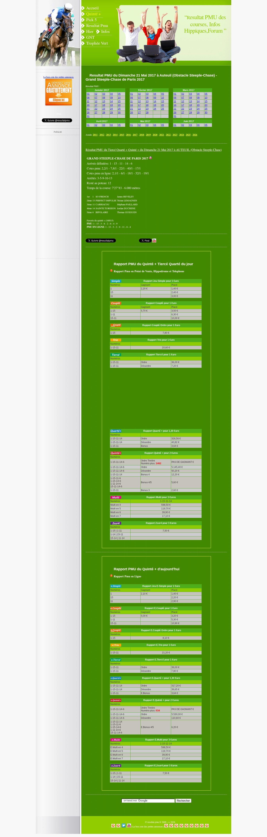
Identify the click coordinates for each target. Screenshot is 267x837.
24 (111, 108)
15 (119, 101)
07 (96, 97)
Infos (105, 31)
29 (111, 112)
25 (119, 108)
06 (88, 97)
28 (103, 112)
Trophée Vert (97, 43)
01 (88, 94)
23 (103, 108)
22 (96, 108)
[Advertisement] (188, 182)
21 (88, 108)
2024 (181, 134)
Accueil (92, 8)
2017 (135, 134)
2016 (128, 134)
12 (96, 101)
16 (88, 105)
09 (111, 97)
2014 (115, 134)
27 (96, 112)
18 (103, 105)
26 (88, 112)
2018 (141, 134)
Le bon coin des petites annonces (148, 826)
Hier (89, 31)
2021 (161, 134)
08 (103, 97)
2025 (188, 134)
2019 (148, 134)
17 (96, 105)
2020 (155, 134)
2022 (168, 134)
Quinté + (93, 13)
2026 (195, 134)
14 (111, 101)
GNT (90, 37)
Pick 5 (91, 19)
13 (103, 101)
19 (111, 105)
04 (111, 94)
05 (119, 94)
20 (119, 105)
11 (88, 101)
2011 (95, 134)
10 (119, 97)
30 (119, 112)
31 (88, 116)
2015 (121, 134)
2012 (101, 134)
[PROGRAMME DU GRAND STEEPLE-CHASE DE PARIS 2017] (150, 158)
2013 (108, 134)
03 (103, 94)
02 (96, 94)
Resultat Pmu (97, 25)
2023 (175, 134)
